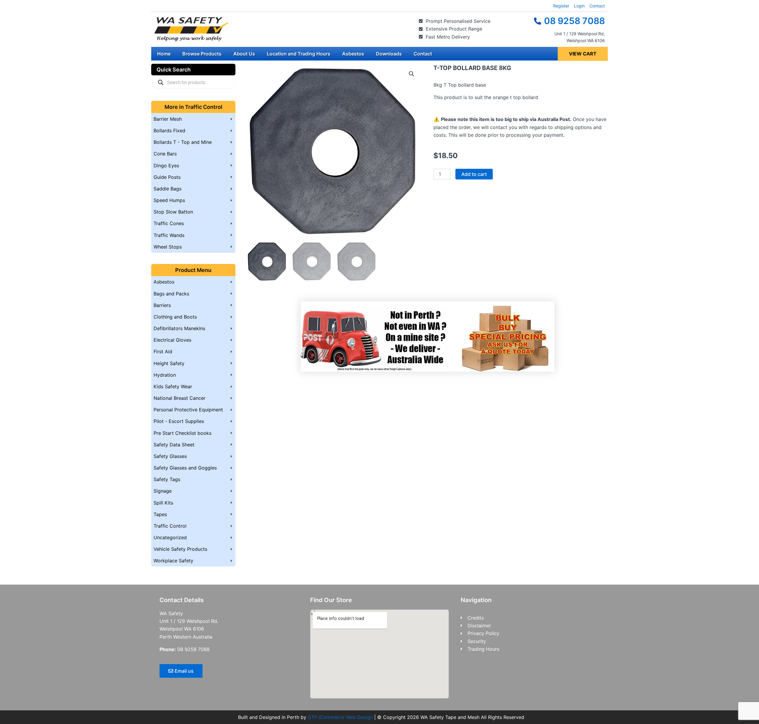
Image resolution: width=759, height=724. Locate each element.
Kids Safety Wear (173, 386)
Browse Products (201, 54)
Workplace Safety (173, 561)
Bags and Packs (171, 294)
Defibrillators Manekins (179, 328)
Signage (163, 491)
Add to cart (474, 174)
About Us (244, 54)
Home (163, 54)
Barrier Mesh (168, 119)
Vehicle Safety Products (180, 549)
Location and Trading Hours (298, 54)
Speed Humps (169, 200)
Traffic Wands (169, 235)
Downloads (389, 54)
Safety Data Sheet (174, 445)
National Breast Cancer (179, 398)
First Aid (163, 351)
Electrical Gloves (172, 340)
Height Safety (169, 363)
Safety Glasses (170, 456)
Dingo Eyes (166, 165)
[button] (411, 74)
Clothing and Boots (175, 317)
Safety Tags (167, 479)
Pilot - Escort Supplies (179, 421)
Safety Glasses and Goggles (185, 468)
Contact (423, 54)
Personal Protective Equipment (188, 410)
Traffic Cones (169, 223)
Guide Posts (167, 177)
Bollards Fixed (169, 130)
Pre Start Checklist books (182, 433)
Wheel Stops (168, 247)
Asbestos (353, 54)
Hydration (165, 375)
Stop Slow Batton (173, 212)
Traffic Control (170, 526)
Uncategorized (170, 537)
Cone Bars (165, 154)
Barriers (162, 305)
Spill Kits (163, 503)
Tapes (160, 514)
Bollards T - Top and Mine (183, 142)
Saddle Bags (167, 189)
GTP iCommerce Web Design (340, 717)
